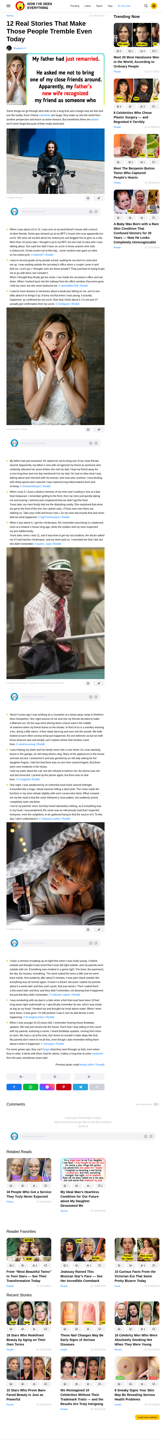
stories (95, 119)
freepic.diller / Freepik (92, 1064)
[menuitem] (75, 6)
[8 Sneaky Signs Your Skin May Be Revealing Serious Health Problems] (137, 1369)
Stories (10, 15)
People (117, 71)
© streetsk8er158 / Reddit (73, 285)
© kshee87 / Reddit (42, 254)
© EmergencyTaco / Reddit (38, 1017)
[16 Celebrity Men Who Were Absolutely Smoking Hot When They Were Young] (137, 1313)
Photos (10, 1201)
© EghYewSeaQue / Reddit (53, 517)
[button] (21, 1076)
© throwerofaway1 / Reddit (35, 486)
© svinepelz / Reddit (52, 1043)
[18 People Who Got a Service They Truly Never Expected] (28, 1170)
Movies (118, 1349)
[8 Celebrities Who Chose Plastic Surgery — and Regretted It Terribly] (137, 91)
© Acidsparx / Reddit (67, 304)
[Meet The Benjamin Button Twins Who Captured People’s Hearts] (137, 147)
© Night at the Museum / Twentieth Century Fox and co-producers (35, 683)
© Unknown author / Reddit (54, 818)
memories (45, 115)
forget (46, 1049)
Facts (117, 1286)
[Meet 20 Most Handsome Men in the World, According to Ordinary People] (137, 35)
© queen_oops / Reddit (47, 543)
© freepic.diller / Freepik (16, 429)
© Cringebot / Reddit (28, 779)
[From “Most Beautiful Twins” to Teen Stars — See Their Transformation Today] (28, 1250)
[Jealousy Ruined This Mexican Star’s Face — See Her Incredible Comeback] (82, 1250)
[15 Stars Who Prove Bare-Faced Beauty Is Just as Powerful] (28, 1369)
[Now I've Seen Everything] (34, 5)
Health (63, 1349)
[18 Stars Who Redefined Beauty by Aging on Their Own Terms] (28, 1313)
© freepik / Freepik (14, 198)
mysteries (97, 1053)
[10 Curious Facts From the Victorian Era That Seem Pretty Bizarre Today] (137, 1250)
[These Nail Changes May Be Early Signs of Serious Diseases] (82, 1313)
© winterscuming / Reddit (30, 744)
